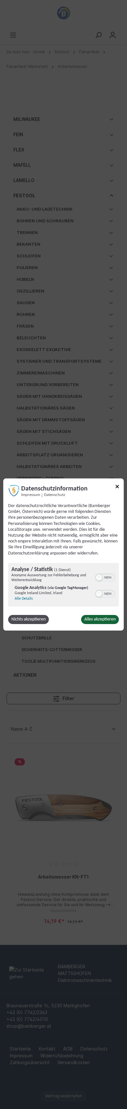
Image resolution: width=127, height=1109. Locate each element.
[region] (63, 585)
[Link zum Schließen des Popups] (117, 487)
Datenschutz (54, 495)
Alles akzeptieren (100, 619)
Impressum (30, 495)
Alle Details (24, 599)
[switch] (105, 577)
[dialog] (63, 554)
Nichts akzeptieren (28, 619)
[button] (99, 578)
